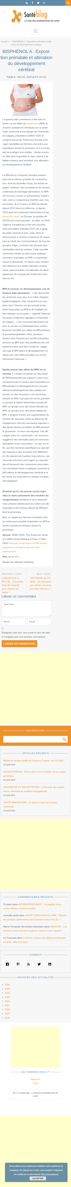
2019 (7, 1013)
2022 (7, 1001)
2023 (7, 997)
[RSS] (27, 3)
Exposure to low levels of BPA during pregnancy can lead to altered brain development (24, 547)
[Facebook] (32, 3)
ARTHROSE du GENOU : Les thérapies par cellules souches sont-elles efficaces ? (40, 583)
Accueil (4, 41)
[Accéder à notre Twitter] (40, 964)
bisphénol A (32, 123)
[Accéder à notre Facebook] (8, 964)
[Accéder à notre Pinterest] (19, 964)
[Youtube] (44, 3)
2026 (7, 984)
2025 (7, 988)
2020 (7, 1009)
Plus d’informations (49, 1174)
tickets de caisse (11, 216)
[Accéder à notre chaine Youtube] (50, 964)
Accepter (37, 1178)
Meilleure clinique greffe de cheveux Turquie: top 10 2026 (33, 760)
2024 (7, 993)
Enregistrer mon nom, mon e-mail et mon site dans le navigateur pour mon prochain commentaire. (26, 634)
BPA (17, 556)
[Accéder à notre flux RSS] (29, 964)
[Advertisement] (35, 687)
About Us (35, 1079)
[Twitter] (38, 3)
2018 (7, 1017)
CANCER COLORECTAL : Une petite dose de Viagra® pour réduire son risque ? (12, 585)
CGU (35, 1083)
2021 (7, 1005)
